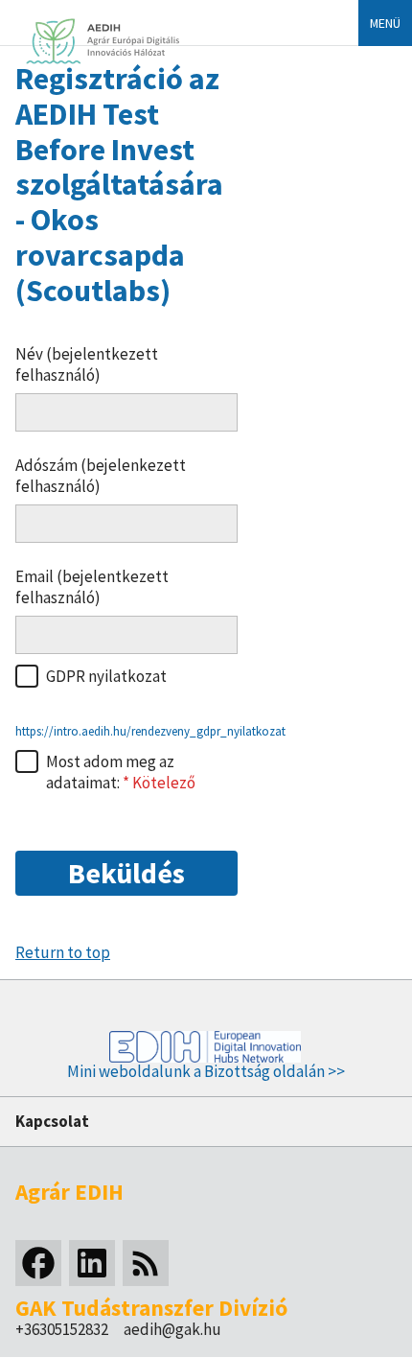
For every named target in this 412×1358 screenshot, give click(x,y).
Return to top (62, 952)
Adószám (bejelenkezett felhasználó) (100, 476)
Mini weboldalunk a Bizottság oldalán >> (206, 1071)
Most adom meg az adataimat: (110, 772)
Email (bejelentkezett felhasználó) (92, 587)
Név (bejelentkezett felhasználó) (86, 364)
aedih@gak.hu (172, 1329)
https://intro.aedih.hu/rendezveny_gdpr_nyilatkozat (150, 731)
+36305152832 (61, 1329)
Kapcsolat (52, 1121)
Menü (385, 23)
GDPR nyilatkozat (106, 676)
